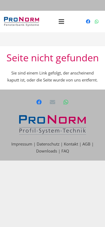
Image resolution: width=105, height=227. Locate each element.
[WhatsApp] (96, 21)
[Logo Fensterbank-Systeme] (21, 21)
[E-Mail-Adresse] (52, 102)
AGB (86, 144)
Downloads (46, 151)
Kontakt (71, 144)
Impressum (22, 144)
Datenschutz (48, 144)
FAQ (65, 151)
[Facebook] (88, 21)
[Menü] (61, 21)
